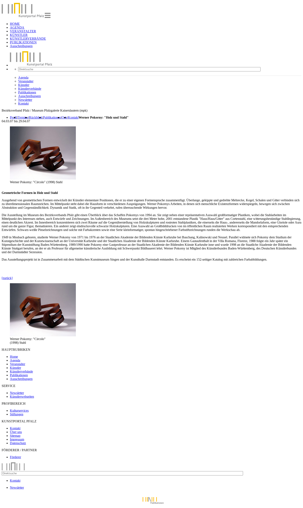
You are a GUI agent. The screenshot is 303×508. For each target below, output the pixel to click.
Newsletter (25, 99)
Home (14, 356)
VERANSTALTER (23, 31)
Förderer (15, 457)
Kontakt (23, 103)
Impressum (17, 439)
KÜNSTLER (19, 35)
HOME (15, 24)
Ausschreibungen (21, 46)
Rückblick (35, 117)
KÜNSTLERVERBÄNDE (28, 38)
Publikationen (27, 92)
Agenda (23, 77)
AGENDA (17, 27)
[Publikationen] (151, 504)
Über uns (16, 432)
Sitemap (15, 435)
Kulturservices (19, 410)
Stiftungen (16, 414)
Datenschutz (18, 443)
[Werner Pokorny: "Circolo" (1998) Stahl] (43, 335)
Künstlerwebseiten (22, 396)
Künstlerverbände (29, 88)
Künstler (23, 85)
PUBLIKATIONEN (23, 42)
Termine (23, 117)
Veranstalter (25, 81)
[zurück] (7, 278)
